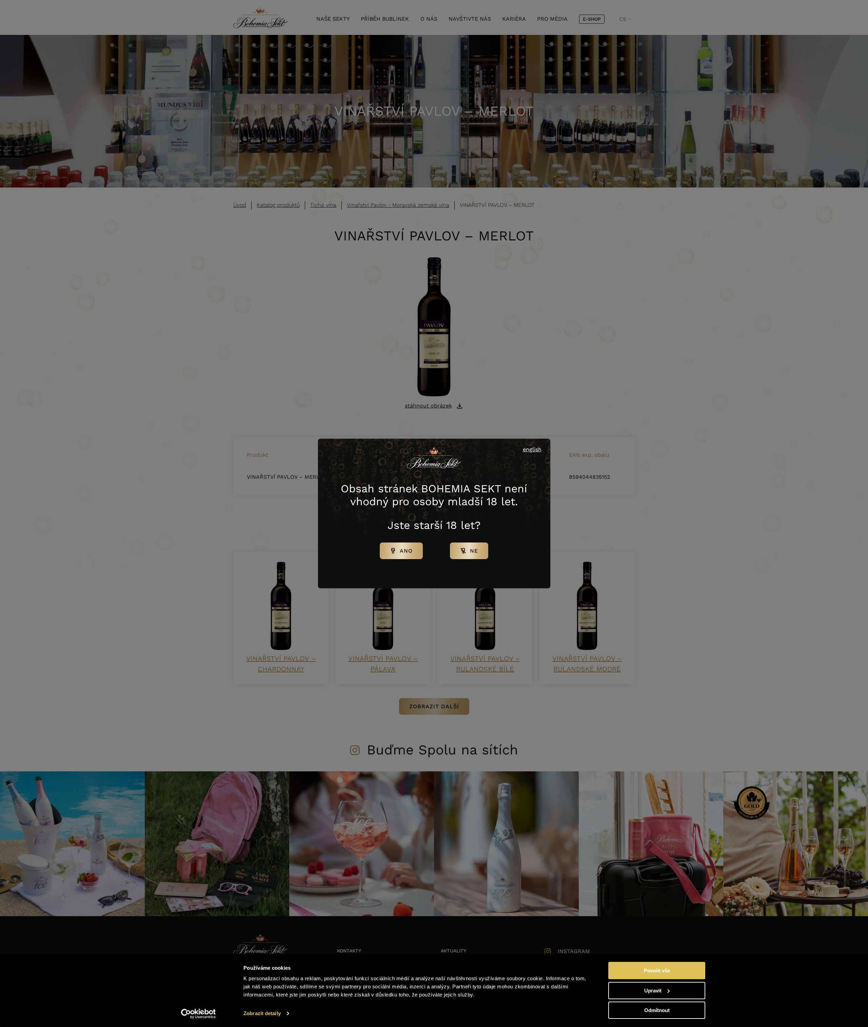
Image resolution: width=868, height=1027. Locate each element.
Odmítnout (657, 1010)
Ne (474, 551)
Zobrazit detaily (262, 1013)
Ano (406, 551)
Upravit (653, 990)
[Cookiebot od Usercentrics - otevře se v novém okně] (198, 1014)
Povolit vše (657, 970)
